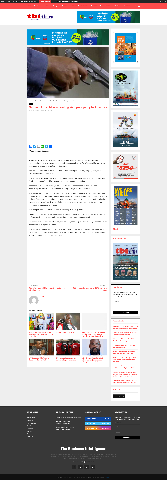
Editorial (94, 6)
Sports (46, 6)
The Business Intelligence (83, 449)
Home (29, 6)
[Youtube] (93, 467)
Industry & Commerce (79, 6)
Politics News (31, 423)
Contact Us (32, 1)
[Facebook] (74, 467)
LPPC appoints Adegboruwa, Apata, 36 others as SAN (39, 359)
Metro (30, 103)
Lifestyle (30, 428)
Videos (126, 6)
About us (15, 1)
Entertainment (105, 6)
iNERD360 (107, 477)
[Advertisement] (68, 129)
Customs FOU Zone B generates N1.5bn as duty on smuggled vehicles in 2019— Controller (93, 334)
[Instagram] (86, 467)
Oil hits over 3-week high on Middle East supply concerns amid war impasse (125, 359)
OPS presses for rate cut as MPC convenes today (90, 289)
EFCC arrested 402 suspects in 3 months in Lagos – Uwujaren (67, 359)
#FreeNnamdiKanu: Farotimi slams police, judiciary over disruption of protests (92, 360)
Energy (55, 6)
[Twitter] (80, 467)
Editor (32, 110)
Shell (115, 229)
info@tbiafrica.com (87, 462)
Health (117, 6)
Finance (64, 6)
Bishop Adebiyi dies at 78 (65, 332)
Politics (36, 6)
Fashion (29, 434)
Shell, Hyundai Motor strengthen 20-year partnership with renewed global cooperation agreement (125, 374)
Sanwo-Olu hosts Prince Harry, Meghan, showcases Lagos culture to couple (41, 334)
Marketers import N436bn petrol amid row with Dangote (47, 289)
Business (30, 420)
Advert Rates (24, 1)
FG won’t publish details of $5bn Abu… (68, 1)
